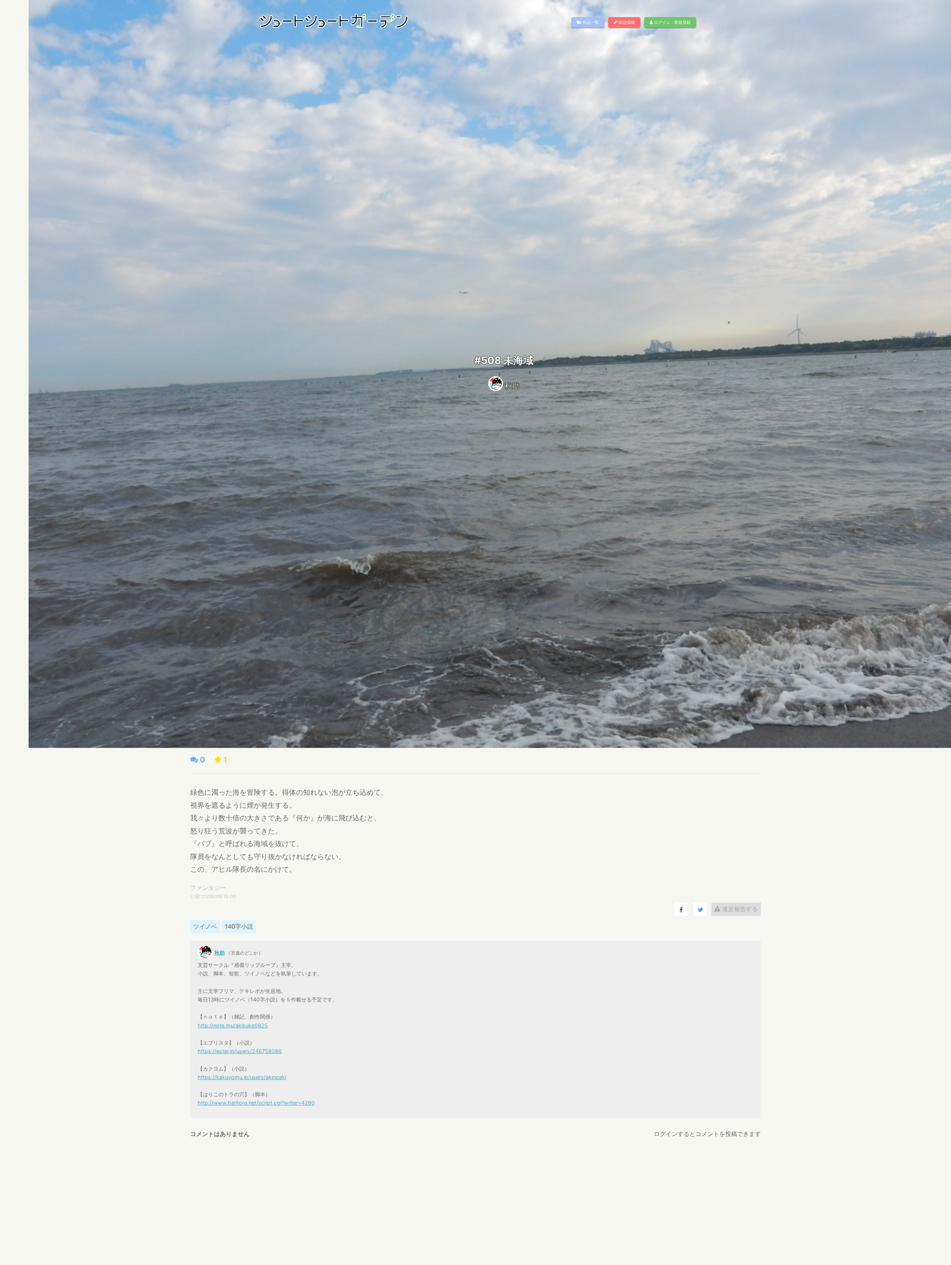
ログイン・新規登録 (672, 22)
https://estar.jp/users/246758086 (240, 1051)
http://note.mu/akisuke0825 (233, 1025)
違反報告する (739, 909)
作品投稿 (626, 22)
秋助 (512, 385)
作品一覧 (590, 22)
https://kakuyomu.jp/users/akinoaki (242, 1077)
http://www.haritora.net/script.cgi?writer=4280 (256, 1103)
